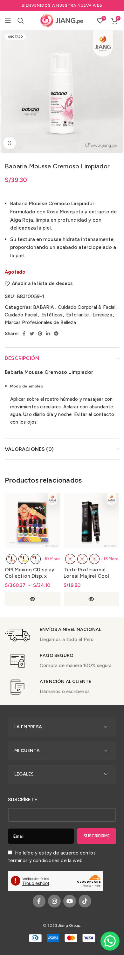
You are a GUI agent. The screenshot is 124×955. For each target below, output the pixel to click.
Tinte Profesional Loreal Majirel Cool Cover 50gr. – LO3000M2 (86, 579)
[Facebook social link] (24, 333)
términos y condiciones (33, 860)
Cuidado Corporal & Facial (87, 307)
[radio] (11, 559)
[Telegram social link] (56, 333)
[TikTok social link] (85, 901)
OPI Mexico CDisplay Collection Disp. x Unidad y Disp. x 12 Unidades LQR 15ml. (30, 579)
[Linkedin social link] (48, 333)
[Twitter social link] (32, 333)
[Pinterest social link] (40, 333)
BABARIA (43, 307)
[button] (110, 941)
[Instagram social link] (54, 901)
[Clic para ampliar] (9, 143)
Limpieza (102, 315)
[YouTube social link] (69, 901)
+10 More (51, 558)
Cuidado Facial (21, 315)
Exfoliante (77, 315)
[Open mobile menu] (8, 20)
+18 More (109, 558)
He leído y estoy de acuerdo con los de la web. (52, 856)
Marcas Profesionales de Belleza (40, 322)
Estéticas (51, 315)
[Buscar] (20, 20)
